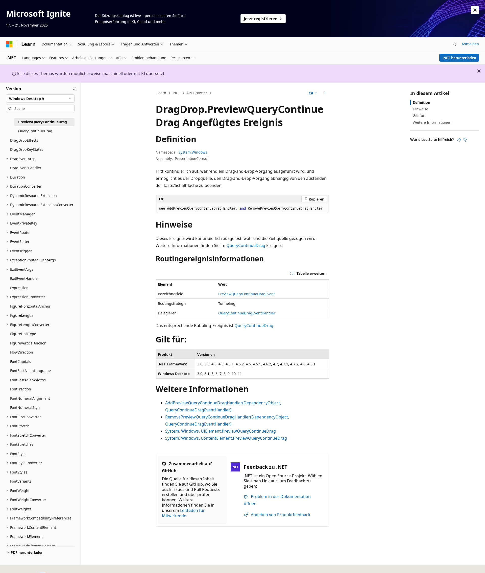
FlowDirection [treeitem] (21, 352)
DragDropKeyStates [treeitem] (26, 149)
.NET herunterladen (459, 57)
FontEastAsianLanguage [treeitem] (30, 370)
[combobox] (40, 98)
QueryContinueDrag (245, 245)
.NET (176, 92)
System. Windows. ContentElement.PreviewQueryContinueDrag (226, 438)
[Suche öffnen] (454, 44)
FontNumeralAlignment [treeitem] (30, 398)
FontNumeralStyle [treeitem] (25, 407)
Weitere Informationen (432, 122)
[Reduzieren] (74, 89)
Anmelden (470, 43)
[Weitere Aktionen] (325, 93)
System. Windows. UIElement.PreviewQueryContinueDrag (220, 431)
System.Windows (193, 152)
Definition (421, 102)
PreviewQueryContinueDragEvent (246, 293)
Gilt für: (419, 115)
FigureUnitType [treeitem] (23, 333)
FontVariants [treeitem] (20, 481)
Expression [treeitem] (19, 287)
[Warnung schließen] (475, 10)
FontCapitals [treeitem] (20, 361)
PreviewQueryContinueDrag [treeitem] (42, 121)
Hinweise (420, 109)
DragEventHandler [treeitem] (25, 167)
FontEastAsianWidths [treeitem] (28, 380)
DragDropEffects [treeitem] (24, 140)
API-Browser (196, 92)
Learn (161, 92)
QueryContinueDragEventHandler (246, 313)
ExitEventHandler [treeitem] (24, 278)
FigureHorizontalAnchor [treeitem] (30, 306)
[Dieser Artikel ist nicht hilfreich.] (465, 140)
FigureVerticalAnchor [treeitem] (28, 343)
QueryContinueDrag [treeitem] (35, 131)
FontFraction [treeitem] (20, 389)
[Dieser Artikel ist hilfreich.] (459, 140)
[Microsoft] (9, 44)
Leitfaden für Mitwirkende (183, 513)
